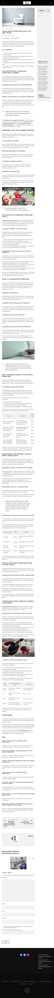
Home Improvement (15, 38)
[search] (48, 10)
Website (4, 918)
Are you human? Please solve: (10, 929)
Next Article (25, 819)
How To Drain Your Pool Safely (27, 822)
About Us (5, 981)
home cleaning (6, 38)
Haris (5, 35)
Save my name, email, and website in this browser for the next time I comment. (18, 927)
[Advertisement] (44, 37)
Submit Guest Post (46, 981)
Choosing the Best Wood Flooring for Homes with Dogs (9, 824)
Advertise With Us (29, 981)
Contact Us (16, 981)
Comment (5, 877)
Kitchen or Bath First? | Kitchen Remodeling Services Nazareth (43, 68)
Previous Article (13, 819)
